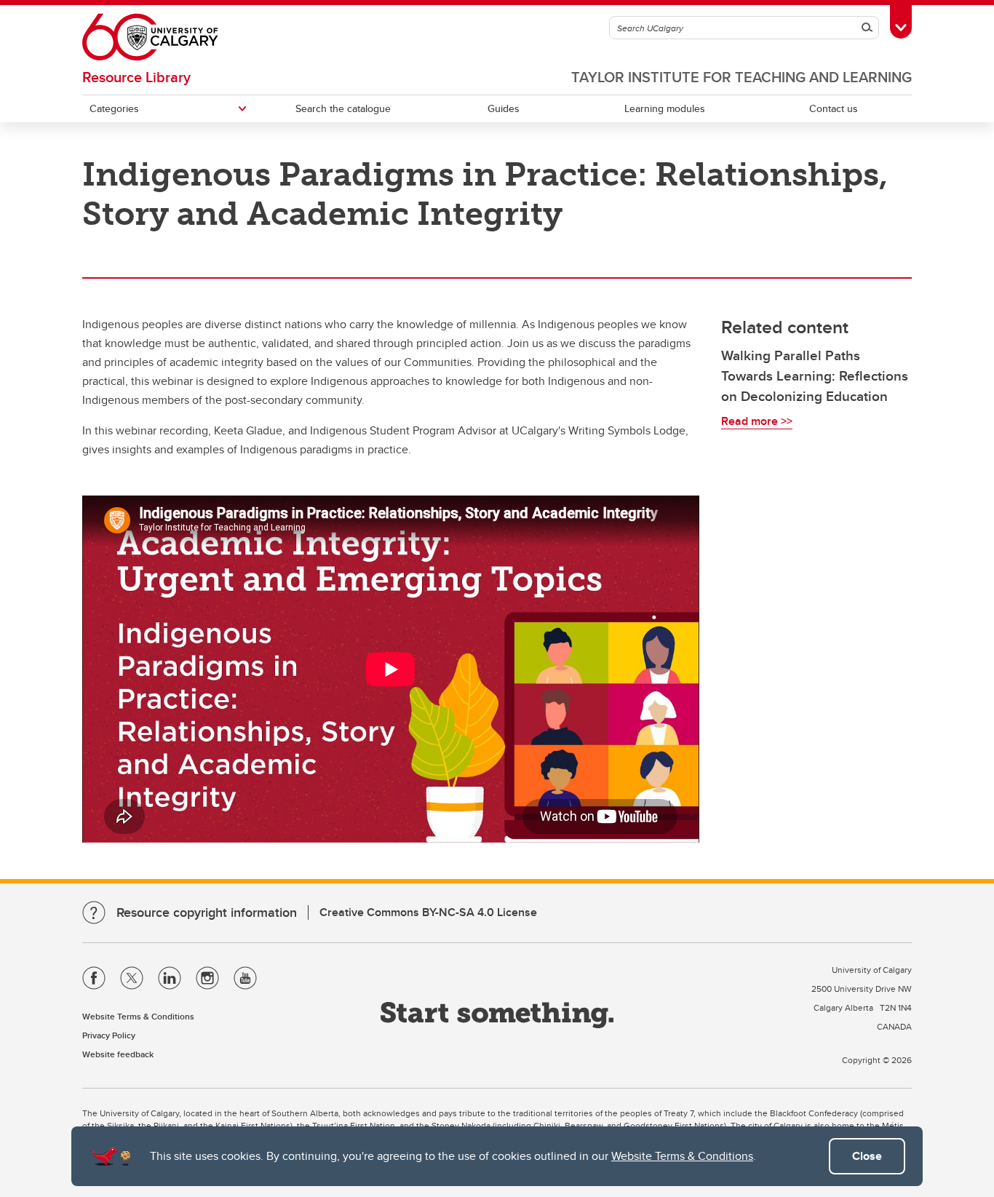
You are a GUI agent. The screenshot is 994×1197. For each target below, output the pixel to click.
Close (867, 1156)
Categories (114, 108)
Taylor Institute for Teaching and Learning (741, 76)
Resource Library (136, 76)
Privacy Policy (108, 1035)
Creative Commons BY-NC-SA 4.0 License (428, 912)
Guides (504, 108)
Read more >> (756, 421)
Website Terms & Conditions (682, 1156)
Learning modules (664, 108)
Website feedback (118, 1054)
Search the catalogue (343, 108)
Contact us (833, 108)
